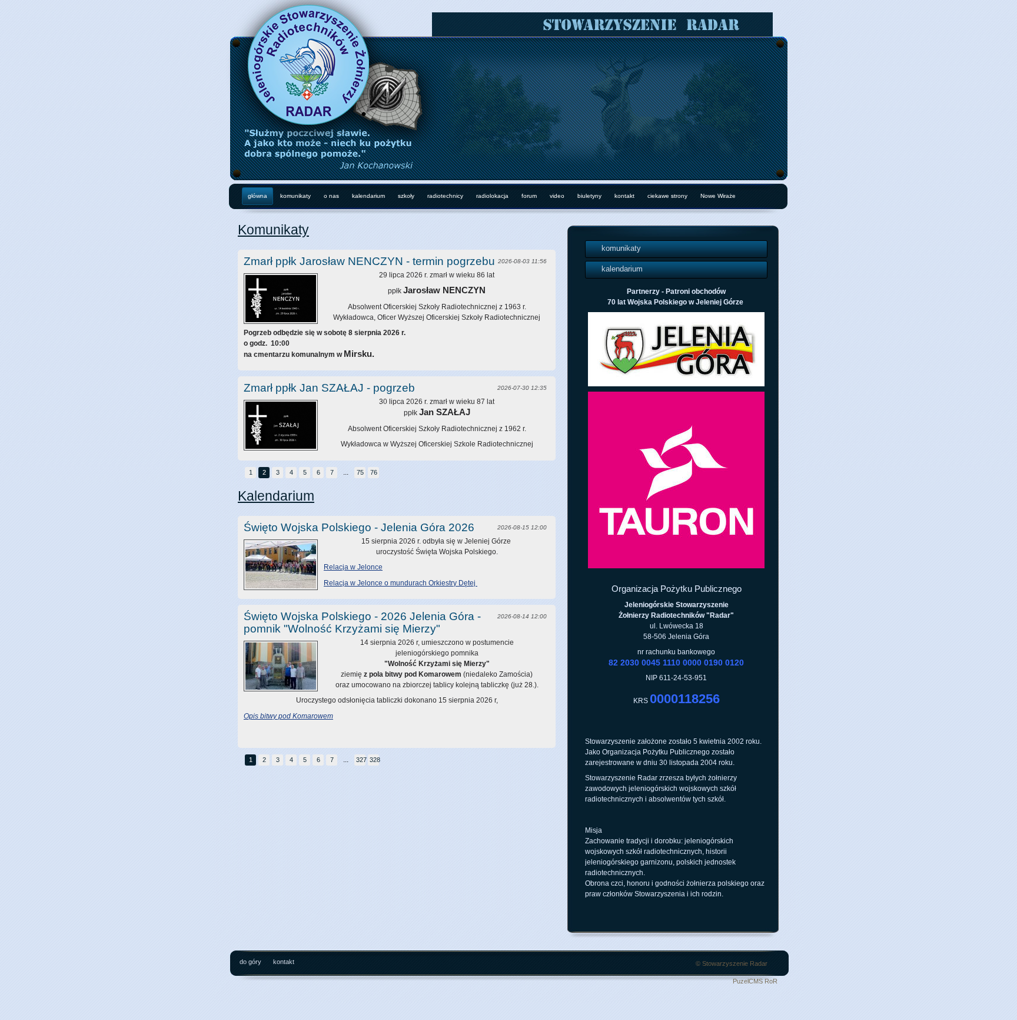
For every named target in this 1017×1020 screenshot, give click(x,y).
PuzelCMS (748, 981)
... (345, 472)
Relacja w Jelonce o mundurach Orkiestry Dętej (400, 583)
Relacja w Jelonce (353, 567)
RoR (771, 981)
